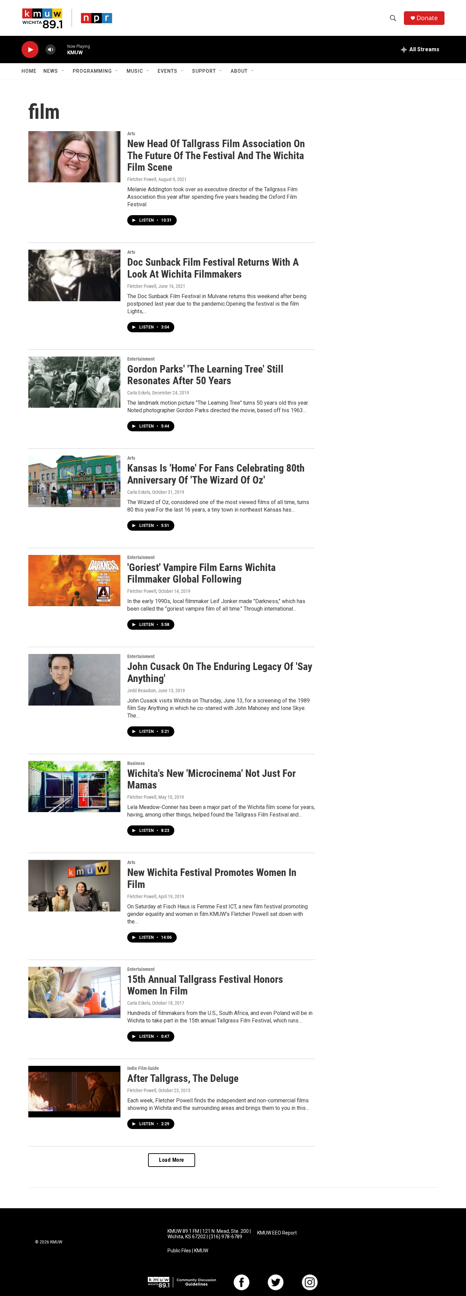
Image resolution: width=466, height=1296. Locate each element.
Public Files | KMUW (188, 1250)
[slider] (61, 49)
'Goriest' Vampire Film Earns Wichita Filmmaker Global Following (201, 573)
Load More (171, 1160)
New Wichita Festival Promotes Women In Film (211, 878)
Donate (427, 18)
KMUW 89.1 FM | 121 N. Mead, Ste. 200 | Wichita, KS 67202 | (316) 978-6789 (209, 1234)
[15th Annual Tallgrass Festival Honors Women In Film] (74, 992)
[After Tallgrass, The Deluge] (74, 1091)
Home (29, 71)
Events (167, 71)
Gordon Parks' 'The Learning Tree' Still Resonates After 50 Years (205, 375)
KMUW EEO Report (277, 1233)
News (50, 71)
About (239, 71)
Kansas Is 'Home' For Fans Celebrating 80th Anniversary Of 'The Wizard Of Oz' (216, 474)
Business (136, 763)
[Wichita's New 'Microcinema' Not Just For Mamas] (74, 786)
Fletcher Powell (141, 179)
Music (135, 71)
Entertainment (141, 359)
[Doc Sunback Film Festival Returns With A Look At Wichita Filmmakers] (74, 275)
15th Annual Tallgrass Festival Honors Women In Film (205, 985)
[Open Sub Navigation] (63, 71)
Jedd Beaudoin (141, 690)
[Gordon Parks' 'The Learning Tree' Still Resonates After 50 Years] (74, 382)
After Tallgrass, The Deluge (182, 1078)
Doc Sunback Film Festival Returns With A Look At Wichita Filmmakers (213, 268)
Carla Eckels (138, 392)
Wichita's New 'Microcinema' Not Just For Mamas (211, 779)
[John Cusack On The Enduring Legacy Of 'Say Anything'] (74, 679)
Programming (92, 71)
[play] (30, 50)
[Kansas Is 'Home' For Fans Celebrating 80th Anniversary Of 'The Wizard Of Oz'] (74, 481)
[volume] (50, 49)
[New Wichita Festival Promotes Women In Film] (74, 885)
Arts (131, 133)
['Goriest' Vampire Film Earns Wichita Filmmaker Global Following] (74, 580)
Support (204, 71)
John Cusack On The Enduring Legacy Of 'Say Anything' (219, 672)
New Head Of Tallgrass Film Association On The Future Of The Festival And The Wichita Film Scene (216, 155)
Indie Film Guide (143, 1068)
